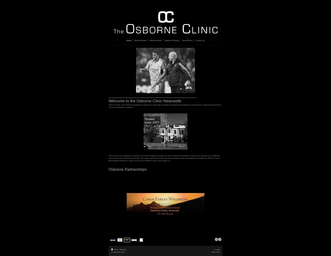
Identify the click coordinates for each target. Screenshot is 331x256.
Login (217, 249)
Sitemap (122, 249)
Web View (216, 252)
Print (116, 249)
